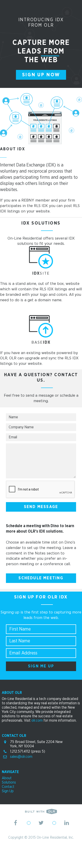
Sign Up (8, 791)
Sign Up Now (41, 74)
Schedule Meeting (40, 578)
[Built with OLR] (41, 813)
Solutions (9, 782)
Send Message (41, 507)
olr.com (37, 720)
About (7, 778)
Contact (8, 787)
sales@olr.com (21, 757)
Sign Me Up (41, 666)
